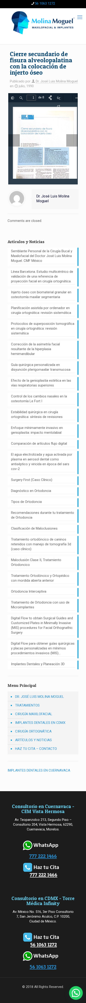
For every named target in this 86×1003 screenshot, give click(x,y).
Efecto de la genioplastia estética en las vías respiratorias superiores (41, 382)
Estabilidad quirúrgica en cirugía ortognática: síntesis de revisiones (37, 414)
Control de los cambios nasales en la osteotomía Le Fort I (39, 398)
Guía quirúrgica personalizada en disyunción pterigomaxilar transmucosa (40, 367)
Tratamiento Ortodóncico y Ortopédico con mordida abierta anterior (40, 578)
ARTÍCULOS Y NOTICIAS (33, 740)
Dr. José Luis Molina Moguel (57, 81)
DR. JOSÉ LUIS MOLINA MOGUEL (39, 697)
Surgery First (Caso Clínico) (31, 480)
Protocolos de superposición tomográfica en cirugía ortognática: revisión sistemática (42, 328)
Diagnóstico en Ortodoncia (31, 491)
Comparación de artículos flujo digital (39, 443)
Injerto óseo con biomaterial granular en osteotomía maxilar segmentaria (41, 294)
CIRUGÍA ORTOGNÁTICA (33, 731)
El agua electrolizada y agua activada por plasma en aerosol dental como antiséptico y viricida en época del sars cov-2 (41, 461)
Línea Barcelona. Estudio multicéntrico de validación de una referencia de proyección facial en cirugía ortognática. (42, 276)
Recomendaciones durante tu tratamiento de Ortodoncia (42, 515)
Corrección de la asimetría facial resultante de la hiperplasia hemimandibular (35, 349)
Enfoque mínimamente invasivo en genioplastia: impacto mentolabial (37, 430)
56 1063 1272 (45, 3)
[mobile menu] (80, 17)
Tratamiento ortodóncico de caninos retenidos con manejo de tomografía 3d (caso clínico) (41, 544)
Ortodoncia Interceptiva (28, 591)
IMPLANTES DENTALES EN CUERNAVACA (39, 770)
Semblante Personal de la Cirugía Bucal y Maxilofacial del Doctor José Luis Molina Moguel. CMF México (41, 256)
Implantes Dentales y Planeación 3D (38, 664)
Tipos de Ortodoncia (26, 502)
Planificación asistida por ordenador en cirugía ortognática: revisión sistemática (41, 310)
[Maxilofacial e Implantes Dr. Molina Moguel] (43, 23)
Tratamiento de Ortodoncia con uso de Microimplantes (40, 604)
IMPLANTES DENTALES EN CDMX (40, 723)
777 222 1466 (43, 856)
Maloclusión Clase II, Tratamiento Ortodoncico (36, 562)
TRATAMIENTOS (27, 705)
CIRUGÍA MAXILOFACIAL (33, 714)
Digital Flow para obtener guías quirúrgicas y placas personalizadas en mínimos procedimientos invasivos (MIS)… (43, 648)
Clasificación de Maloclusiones (34, 528)
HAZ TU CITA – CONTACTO (36, 749)
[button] (76, 993)
